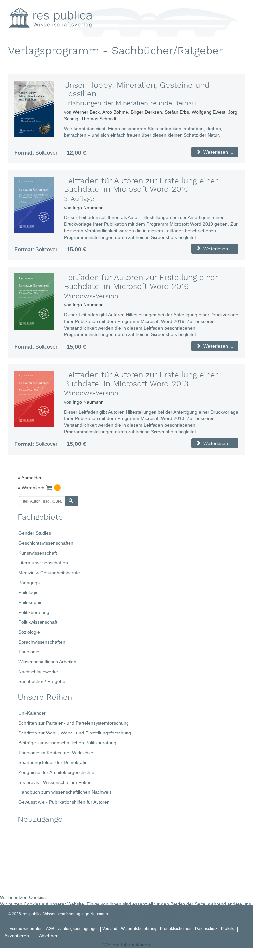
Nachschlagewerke (38, 671)
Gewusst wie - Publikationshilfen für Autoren (64, 802)
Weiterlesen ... (217, 152)
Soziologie (29, 632)
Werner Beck (86, 112)
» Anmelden (30, 477)
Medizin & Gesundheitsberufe (49, 572)
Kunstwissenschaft (37, 553)
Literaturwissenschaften (43, 562)
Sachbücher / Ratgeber (42, 681)
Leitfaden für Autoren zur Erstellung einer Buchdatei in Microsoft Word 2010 (141, 185)
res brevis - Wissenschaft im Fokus (54, 782)
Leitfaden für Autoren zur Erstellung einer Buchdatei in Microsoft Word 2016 (141, 282)
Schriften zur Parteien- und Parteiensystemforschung (73, 723)
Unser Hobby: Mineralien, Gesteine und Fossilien (137, 89)
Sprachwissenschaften (41, 642)
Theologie (28, 651)
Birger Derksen (146, 112)
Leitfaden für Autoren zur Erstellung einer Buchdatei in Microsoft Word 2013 (141, 379)
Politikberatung (33, 612)
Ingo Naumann (88, 207)
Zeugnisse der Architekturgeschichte (56, 772)
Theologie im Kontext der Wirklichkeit (57, 752)
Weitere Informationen (126, 944)
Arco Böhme (115, 112)
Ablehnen (49, 935)
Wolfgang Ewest (208, 112)
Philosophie (30, 602)
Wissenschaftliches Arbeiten (47, 661)
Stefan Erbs (177, 112)
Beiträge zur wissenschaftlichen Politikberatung (67, 742)
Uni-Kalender (32, 713)
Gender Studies (34, 533)
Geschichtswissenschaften (45, 543)
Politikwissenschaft (37, 622)
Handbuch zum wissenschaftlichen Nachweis (65, 792)
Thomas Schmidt (98, 118)
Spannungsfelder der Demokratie (53, 762)
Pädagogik (29, 582)
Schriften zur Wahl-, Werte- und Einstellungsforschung (74, 732)
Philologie (28, 592)
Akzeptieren (16, 935)
